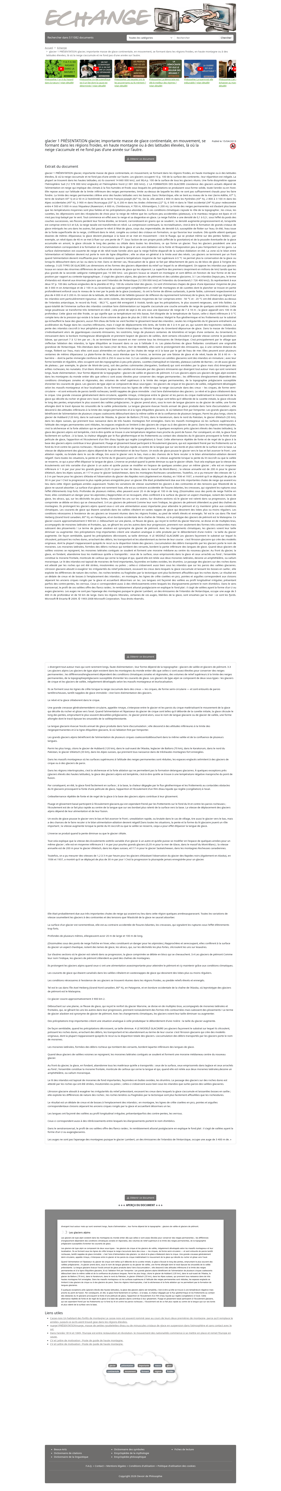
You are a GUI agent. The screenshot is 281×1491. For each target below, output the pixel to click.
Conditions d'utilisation (142, 1465)
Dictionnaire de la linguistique (71, 1456)
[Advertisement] (140, 112)
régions (158, 1371)
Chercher (226, 37)
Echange (62, 47)
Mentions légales (116, 1465)
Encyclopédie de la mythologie (131, 1453)
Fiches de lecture (184, 1449)
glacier (112, 1365)
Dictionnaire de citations (68, 1453)
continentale (113, 1371)
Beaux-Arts (60, 1449)
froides (170, 1371)
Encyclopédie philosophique (130, 1456)
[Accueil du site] (140, 15)
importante (144, 1365)
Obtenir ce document (141, 158)
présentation (127, 1365)
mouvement (130, 1371)
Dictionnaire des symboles (129, 1449)
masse (158, 1365)
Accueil (49, 47)
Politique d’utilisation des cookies (176, 1465)
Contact (99, 1465)
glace (169, 1365)
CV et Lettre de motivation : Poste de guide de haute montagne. (86, 1340)
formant (145, 1371)
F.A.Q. (89, 1465)
